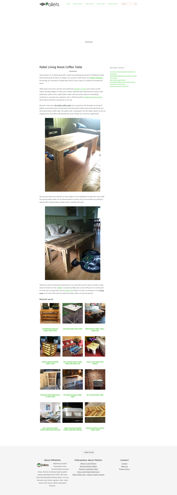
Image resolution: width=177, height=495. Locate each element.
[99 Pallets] (49, 5)
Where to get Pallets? (88, 463)
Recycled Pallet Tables (88, 466)
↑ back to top (88, 452)
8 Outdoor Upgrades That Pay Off (119, 86)
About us (124, 466)
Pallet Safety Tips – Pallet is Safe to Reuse (88, 474)
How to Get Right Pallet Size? (88, 472)
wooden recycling (80, 89)
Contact (124, 463)
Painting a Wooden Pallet (88, 469)
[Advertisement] (88, 23)
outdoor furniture (96, 78)
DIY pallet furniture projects (92, 97)
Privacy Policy (124, 469)
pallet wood (69, 290)
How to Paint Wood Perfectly (118, 80)
